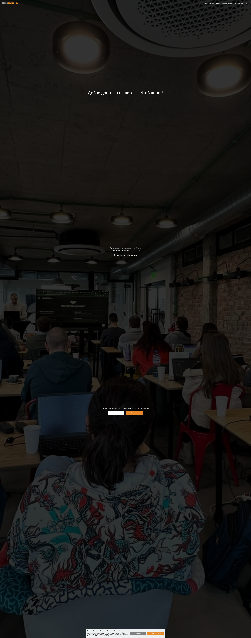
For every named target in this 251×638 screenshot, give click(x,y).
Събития (217, 3)
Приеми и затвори (155, 633)
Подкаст (230, 3)
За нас (205, 3)
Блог (242, 3)
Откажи (138, 633)
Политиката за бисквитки (102, 635)
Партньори (237, 3)
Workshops (211, 3)
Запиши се (134, 413)
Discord (246, 3)
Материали (224, 3)
